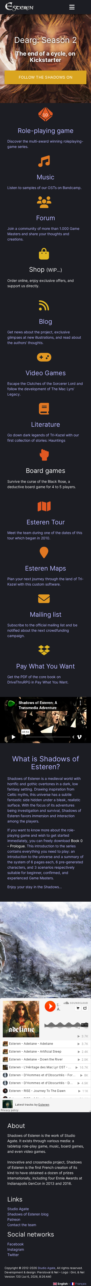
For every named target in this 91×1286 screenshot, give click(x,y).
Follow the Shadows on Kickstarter (46, 79)
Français (80, 1283)
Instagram (15, 1249)
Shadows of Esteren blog (28, 1214)
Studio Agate (18, 1209)
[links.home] (19, 7)
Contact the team (21, 1225)
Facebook (15, 1244)
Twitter (13, 1255)
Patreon (13, 1219)
